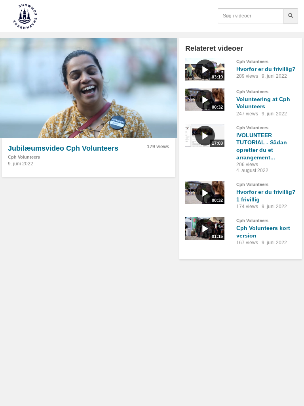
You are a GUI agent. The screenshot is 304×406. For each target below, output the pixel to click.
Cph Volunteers (24, 157)
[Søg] (290, 15)
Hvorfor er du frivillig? (266, 69)
